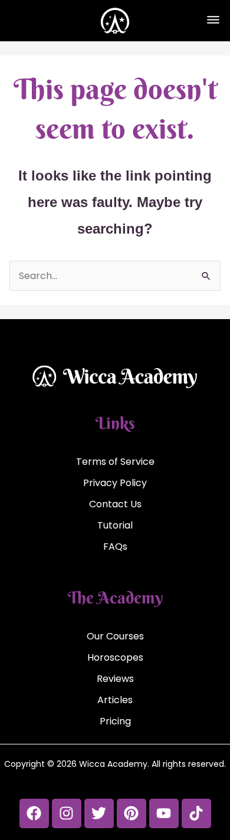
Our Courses (115, 636)
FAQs (115, 546)
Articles (115, 700)
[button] (213, 20)
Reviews (115, 678)
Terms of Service (115, 461)
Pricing (115, 721)
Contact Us (115, 504)
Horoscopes (115, 657)
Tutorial (115, 525)
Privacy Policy (115, 483)
